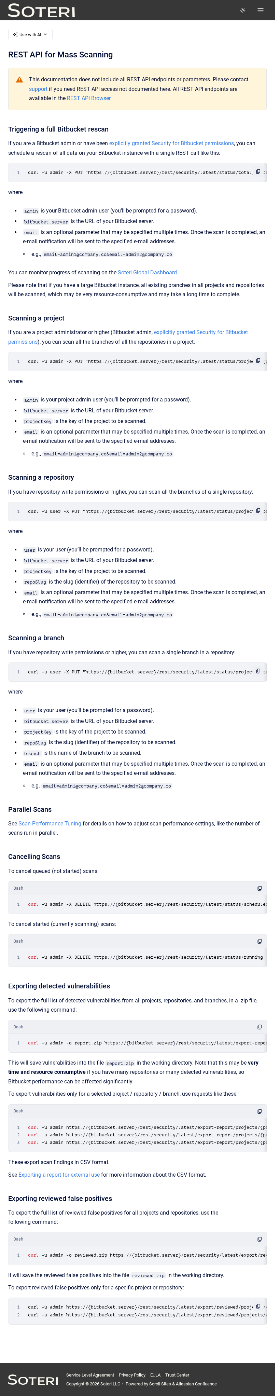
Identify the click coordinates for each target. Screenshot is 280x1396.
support (38, 89)
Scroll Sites (160, 1383)
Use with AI (30, 34)
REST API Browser (88, 98)
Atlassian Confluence (196, 1383)
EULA (155, 1375)
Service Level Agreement (90, 1375)
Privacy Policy (132, 1375)
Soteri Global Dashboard (147, 272)
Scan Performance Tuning (49, 823)
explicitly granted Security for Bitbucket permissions (171, 143)
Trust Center (177, 1375)
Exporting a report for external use (59, 1175)
